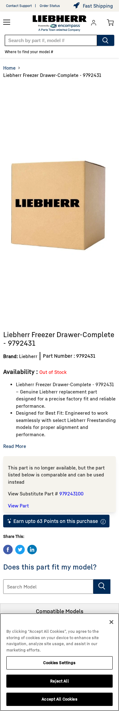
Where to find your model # (29, 51)
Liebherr (28, 356)
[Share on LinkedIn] (32, 549)
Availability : (21, 371)
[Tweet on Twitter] (20, 549)
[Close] (111, 622)
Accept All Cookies (59, 699)
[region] (59, 662)
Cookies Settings (59, 662)
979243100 (71, 493)
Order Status (50, 5)
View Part (18, 505)
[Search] (105, 40)
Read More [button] (14, 446)
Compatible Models (59, 611)
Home (9, 68)
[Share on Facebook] (8, 549)
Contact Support (19, 5)
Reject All (59, 680)
